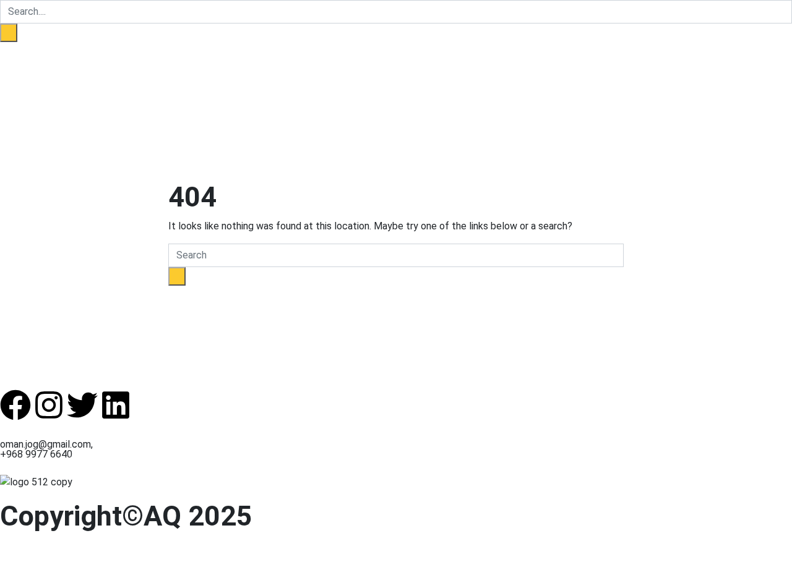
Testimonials (255, 74)
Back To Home (201, 293)
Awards (207, 74)
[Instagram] (48, 405)
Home (64, 74)
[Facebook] (15, 405)
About (91, 74)
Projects (170, 74)
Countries (128, 74)
